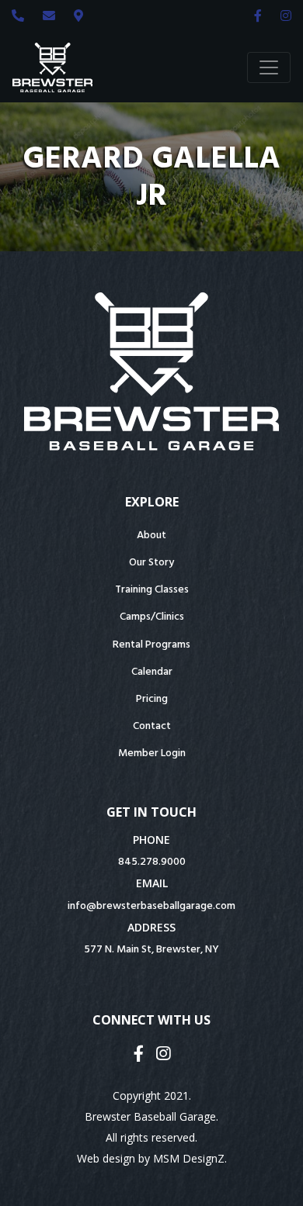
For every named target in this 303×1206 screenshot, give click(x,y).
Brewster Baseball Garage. (151, 1116)
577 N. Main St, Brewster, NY (151, 950)
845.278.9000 (152, 862)
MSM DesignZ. (190, 1158)
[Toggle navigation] (269, 67)
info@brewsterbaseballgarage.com (151, 906)
